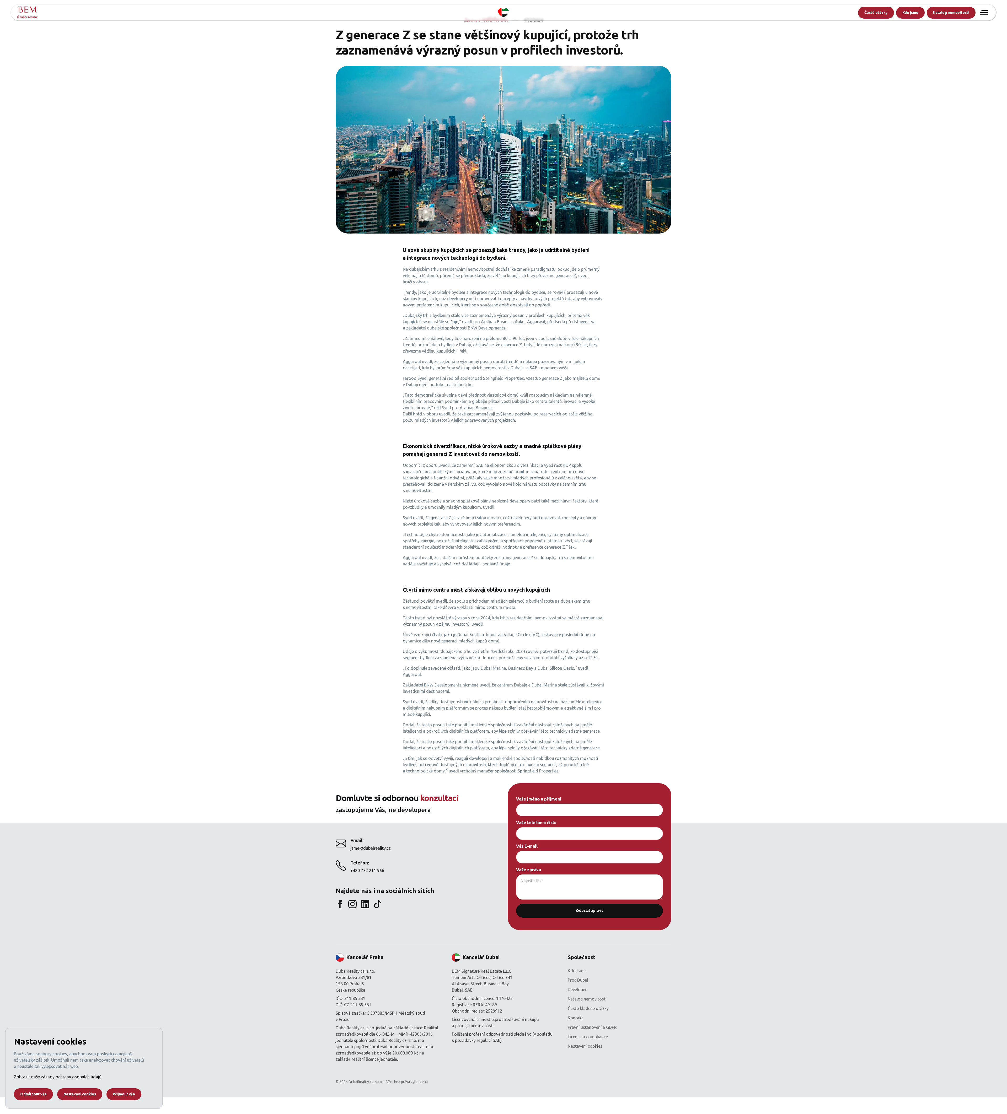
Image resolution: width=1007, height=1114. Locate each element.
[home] (27, 13)
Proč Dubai (578, 980)
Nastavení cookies (585, 1046)
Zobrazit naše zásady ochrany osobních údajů (57, 1076)
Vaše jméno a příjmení (538, 799)
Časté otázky (876, 12)
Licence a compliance (588, 1036)
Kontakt (575, 1017)
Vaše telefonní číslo (536, 822)
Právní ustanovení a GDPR (592, 1027)
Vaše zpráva (528, 869)
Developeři (578, 989)
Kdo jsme (910, 12)
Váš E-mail (527, 846)
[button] (984, 12)
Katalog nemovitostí (951, 12)
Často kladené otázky (588, 1008)
